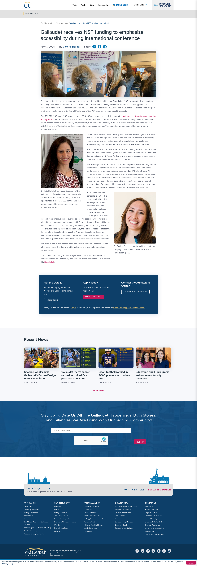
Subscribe (118, 519)
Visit (74, 4)
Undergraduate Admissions (135, 292)
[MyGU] (137, 551)
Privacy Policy (7, 564)
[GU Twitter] (94, 46)
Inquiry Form (52, 300)
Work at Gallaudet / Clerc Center (126, 506)
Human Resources (151, 509)
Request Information (159, 489)
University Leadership (31, 509)
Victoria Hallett (71, 47)
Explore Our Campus (91, 506)
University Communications (154, 528)
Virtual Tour (88, 509)
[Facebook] (159, 551)
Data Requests (120, 516)
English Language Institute (154, 534)
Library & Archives (60, 512)
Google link (49, 262)
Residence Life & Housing (154, 516)
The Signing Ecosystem (32, 531)
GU (42, 23)
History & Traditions (31, 512)
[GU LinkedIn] (105, 46)
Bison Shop (58, 531)
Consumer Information (32, 519)
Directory (57, 506)
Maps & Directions (90, 512)
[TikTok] (169, 551)
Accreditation (28, 516)
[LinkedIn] (164, 551)
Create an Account (93, 297)
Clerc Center (149, 531)
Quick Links (139, 4)
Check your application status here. (129, 307)
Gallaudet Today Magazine (124, 522)
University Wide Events (123, 512)
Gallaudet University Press (124, 528)
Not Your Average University (34, 534)
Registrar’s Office (151, 512)
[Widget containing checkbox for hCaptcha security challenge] (91, 440)
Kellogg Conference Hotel (93, 519)
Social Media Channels (123, 509)
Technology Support (61, 516)
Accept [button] (191, 563)
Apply (83, 4)
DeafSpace (88, 531)
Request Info (104, 4)
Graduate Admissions (152, 525)
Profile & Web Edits (61, 528)
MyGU (56, 509)
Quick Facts (28, 506)
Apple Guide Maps (90, 528)
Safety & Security (151, 519)
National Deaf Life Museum (93, 525)
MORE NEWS (98, 390)
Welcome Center (90, 522)
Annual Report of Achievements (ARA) (37, 528)
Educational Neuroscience (57, 23)
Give (92, 4)
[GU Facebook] (99, 46)
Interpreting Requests (62, 519)
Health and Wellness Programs (65, 522)
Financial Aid (149, 506)
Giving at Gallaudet (121, 525)
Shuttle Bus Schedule (92, 516)
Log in (73, 307)
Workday (57, 525)
